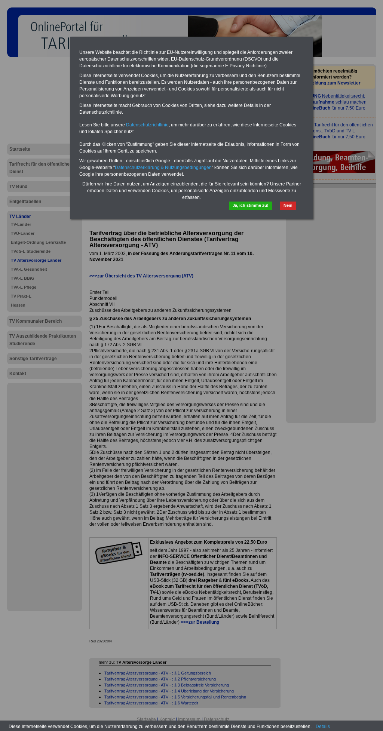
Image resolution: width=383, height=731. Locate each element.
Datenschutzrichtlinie (147, 125)
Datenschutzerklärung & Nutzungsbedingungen (163, 167)
